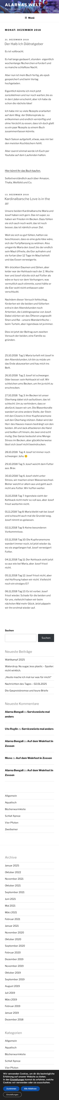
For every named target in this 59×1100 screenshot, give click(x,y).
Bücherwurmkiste (15, 809)
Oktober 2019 (13, 972)
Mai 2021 (10, 905)
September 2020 (15, 945)
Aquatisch (11, 802)
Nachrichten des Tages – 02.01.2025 (26, 683)
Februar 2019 (12, 1006)
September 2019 (15, 979)
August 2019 (12, 986)
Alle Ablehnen (30, 1088)
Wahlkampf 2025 (15, 659)
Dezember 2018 (14, 1019)
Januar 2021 (12, 925)
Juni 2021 (10, 899)
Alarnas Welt (23, 4)
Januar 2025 (12, 865)
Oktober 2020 (13, 939)
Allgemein (11, 795)
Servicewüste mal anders (38, 728)
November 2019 (14, 966)
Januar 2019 (12, 1012)
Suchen (9, 630)
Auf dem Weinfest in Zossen (34, 758)
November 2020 (14, 932)
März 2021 (11, 912)
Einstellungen (17, 1079)
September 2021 (14, 892)
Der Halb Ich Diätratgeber (24, 44)
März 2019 (11, 999)
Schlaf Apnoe (12, 815)
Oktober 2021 (13, 885)
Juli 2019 (10, 992)
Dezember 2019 (14, 959)
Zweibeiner (11, 829)
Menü (31, 17)
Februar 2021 (12, 919)
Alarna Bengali (14, 711)
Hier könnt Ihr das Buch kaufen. (23, 170)
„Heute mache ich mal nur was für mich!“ (28, 677)
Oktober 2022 (13, 872)
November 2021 (14, 878)
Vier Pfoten (11, 822)
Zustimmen (11, 1088)
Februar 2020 (13, 952)
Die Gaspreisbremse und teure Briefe (26, 690)
